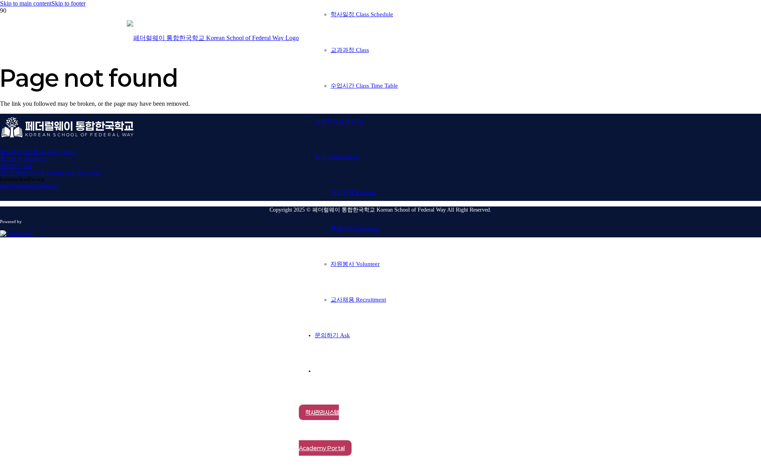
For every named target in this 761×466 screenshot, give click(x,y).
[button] (26, 3)
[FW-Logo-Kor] (213, 37)
